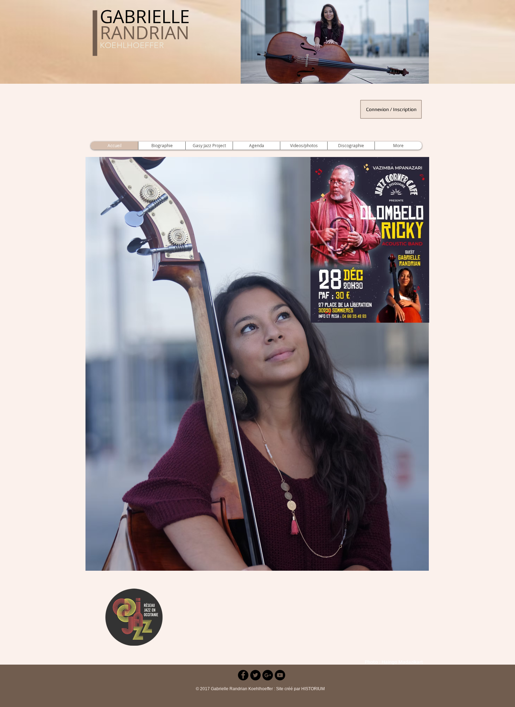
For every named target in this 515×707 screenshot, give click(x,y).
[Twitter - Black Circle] (255, 675)
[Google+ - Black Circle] (267, 675)
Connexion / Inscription (391, 109)
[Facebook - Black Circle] (243, 675)
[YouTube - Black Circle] (280, 675)
